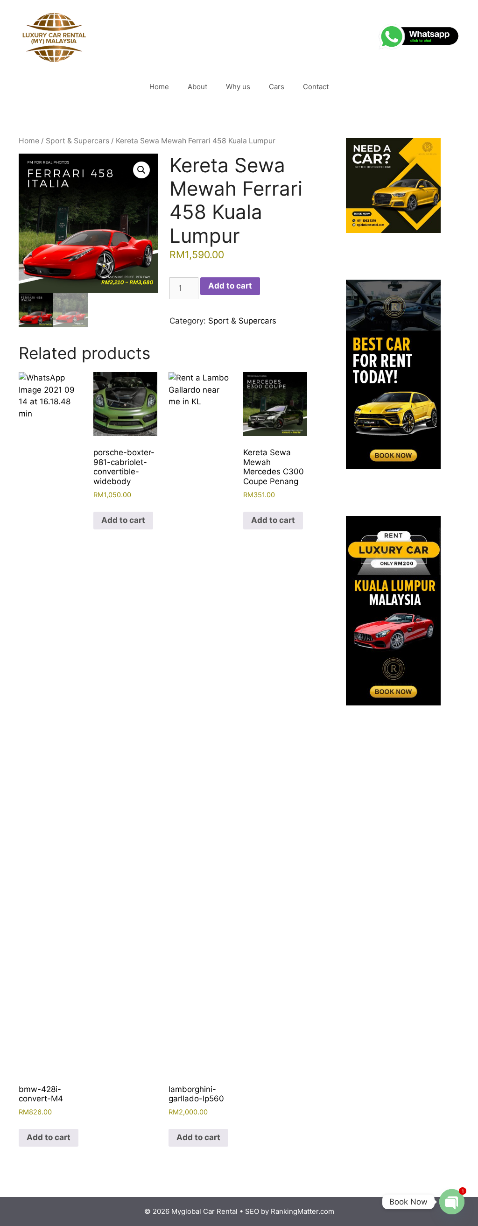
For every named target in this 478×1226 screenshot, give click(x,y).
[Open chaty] (451, 1201)
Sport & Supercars (77, 140)
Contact (316, 86)
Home (159, 86)
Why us (238, 86)
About (197, 86)
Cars (276, 86)
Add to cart (230, 285)
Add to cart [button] (48, 1137)
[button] (141, 170)
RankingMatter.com (302, 1211)
